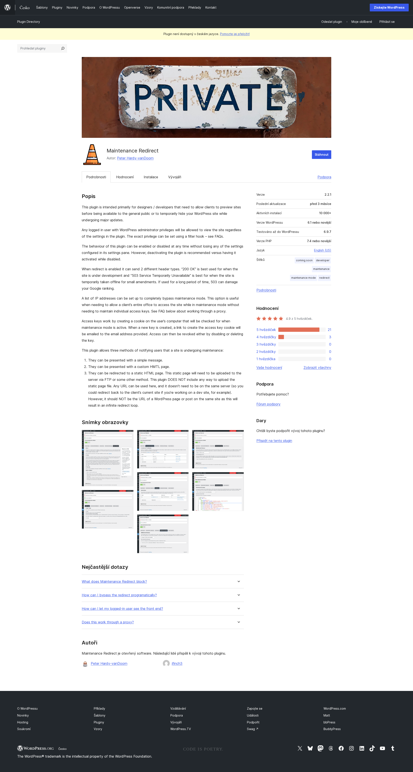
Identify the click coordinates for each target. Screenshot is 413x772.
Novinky (23, 715)
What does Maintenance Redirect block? (114, 582)
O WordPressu (27, 708)
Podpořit (253, 722)
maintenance (321, 269)
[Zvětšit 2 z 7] (128, 496)
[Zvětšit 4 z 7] (183, 478)
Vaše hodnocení (269, 367)
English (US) (322, 250)
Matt (327, 715)
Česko (62, 748)
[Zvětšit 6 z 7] (238, 436)
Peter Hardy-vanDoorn (135, 158)
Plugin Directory (28, 21)
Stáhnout (321, 154)
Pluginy (99, 722)
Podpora (324, 177)
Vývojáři (174, 177)
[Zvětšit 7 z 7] (238, 478)
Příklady (99, 708)
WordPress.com (335, 708)
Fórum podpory (268, 404)
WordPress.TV (180, 729)
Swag (253, 729)
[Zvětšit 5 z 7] (183, 520)
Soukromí (24, 729)
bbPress (329, 722)
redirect (324, 277)
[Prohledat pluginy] (63, 48)
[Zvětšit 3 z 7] (183, 436)
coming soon (304, 260)
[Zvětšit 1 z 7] (128, 436)
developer (323, 260)
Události (253, 715)
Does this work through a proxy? (108, 622)
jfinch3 (177, 663)
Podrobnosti (96, 177)
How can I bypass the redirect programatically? (119, 595)
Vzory (98, 729)
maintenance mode (303, 277)
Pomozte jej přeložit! (235, 34)
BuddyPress (332, 729)
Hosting (22, 722)
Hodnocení (125, 177)
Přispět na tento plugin (274, 440)
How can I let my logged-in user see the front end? (122, 609)
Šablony (99, 715)
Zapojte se (254, 708)
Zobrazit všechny (317, 367)
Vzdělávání (178, 708)
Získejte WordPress (389, 7)
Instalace (151, 177)
